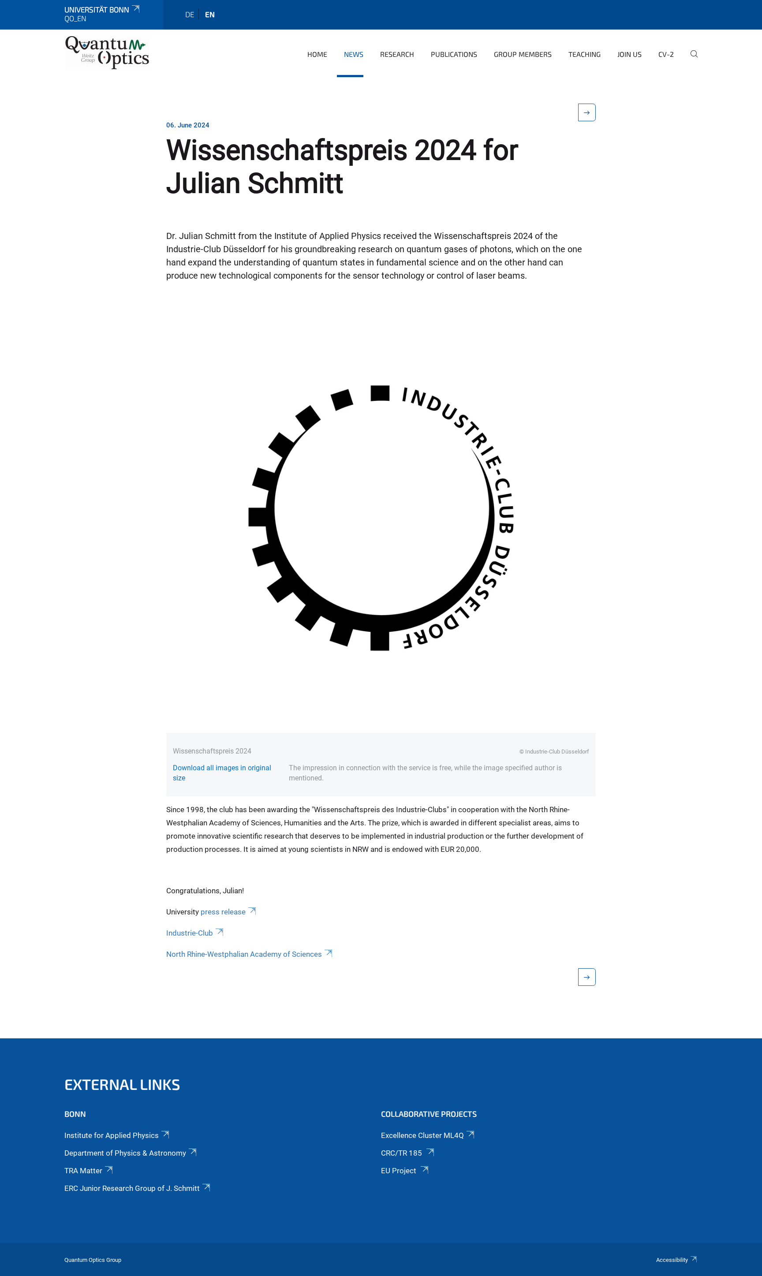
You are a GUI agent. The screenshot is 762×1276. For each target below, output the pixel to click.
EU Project (399, 1170)
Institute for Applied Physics (111, 1135)
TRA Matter (83, 1170)
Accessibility (672, 1260)
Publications (454, 54)
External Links (122, 1084)
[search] (691, 60)
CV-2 (666, 54)
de (189, 14)
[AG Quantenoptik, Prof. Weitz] (107, 53)
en (210, 14)
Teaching (584, 54)
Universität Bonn (96, 9)
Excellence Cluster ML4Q (422, 1135)
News (353, 54)
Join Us (629, 54)
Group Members (523, 54)
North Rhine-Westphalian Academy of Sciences (244, 954)
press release (223, 911)
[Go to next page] (587, 112)
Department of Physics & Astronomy (125, 1153)
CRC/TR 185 (402, 1153)
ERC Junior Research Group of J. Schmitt (132, 1188)
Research (397, 54)
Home (317, 54)
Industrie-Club (189, 933)
